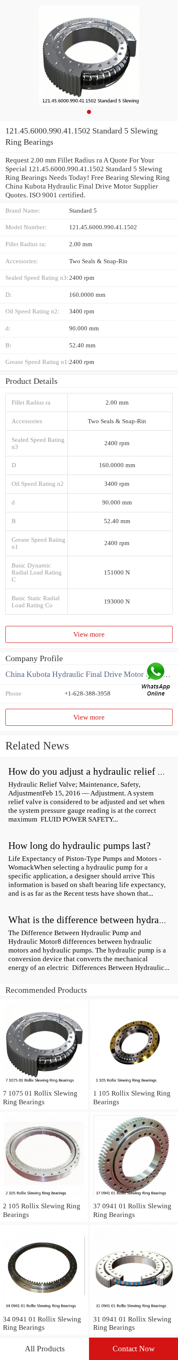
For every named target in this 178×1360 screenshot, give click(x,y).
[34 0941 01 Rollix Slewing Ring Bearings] (44, 1310)
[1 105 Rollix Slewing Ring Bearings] (134, 1084)
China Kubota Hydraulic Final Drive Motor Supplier (89, 674)
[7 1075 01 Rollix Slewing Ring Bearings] (44, 1084)
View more (89, 634)
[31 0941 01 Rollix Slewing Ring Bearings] (134, 1310)
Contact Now (134, 1348)
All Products (45, 1348)
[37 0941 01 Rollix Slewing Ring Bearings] (134, 1197)
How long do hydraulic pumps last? (79, 845)
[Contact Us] (156, 680)
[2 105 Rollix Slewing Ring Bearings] (44, 1197)
